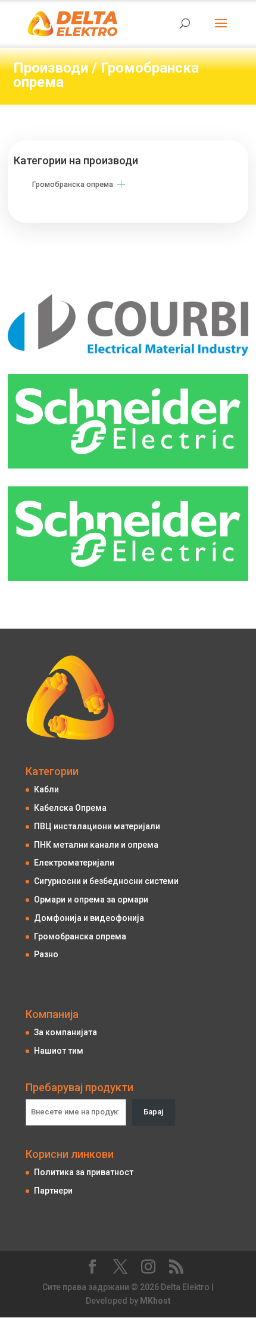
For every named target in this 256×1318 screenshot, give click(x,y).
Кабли (46, 789)
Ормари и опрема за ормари (91, 899)
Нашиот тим (58, 1050)
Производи (50, 68)
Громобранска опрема (106, 75)
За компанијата (65, 1032)
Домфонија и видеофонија (89, 918)
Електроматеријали (74, 862)
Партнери (53, 1190)
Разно (46, 954)
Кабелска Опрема (70, 808)
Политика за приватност (83, 1172)
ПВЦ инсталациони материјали (97, 826)
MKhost (155, 1300)
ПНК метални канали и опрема (96, 844)
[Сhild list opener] (121, 184)
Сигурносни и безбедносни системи (106, 881)
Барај (153, 1111)
